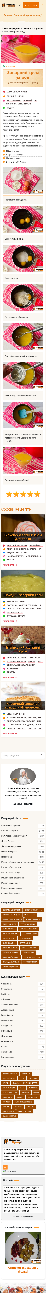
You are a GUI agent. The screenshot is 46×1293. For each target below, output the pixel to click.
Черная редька (24, 1111)
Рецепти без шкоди (17, 553)
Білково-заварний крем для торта (23, 537)
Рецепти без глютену (11, 867)
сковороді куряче (10, 967)
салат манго (25, 943)
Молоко (42, 661)
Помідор (6, 1102)
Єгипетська (6, 989)
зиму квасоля (9, 929)
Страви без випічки (10, 893)
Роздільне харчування (11, 888)
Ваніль (33, 549)
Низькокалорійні (8, 851)
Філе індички (8, 1111)
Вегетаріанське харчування (21, 609)
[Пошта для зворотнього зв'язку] (5, 1167)
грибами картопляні (28, 929)
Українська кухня (16, 602)
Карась (16, 1083)
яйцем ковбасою (10, 934)
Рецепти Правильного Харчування (17, 862)
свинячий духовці (11, 957)
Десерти (11, 108)
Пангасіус (7, 1097)
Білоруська (6, 1025)
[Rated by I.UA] (9, 1171)
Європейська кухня (17, 92)
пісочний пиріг (9, 924)
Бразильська (7, 1020)
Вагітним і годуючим (10, 825)
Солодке (11, 616)
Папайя (19, 1097)
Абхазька (5, 999)
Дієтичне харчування (11, 846)
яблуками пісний (28, 924)
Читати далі (8, 565)
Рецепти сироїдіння (10, 883)
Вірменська (6, 1031)
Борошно (11, 96)
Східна (4, 1046)
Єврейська (6, 984)
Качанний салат (30, 1083)
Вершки (31, 661)
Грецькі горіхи (9, 1078)
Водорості (25, 1073)
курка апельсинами (32, 957)
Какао (5, 1083)
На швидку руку (15, 556)
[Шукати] (41, 755)
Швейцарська (7, 1057)
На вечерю (12, 669)
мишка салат (25, 938)
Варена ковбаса (10, 1073)
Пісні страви (7, 857)
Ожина (36, 1092)
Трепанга (30, 1107)
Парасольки (33, 1097)
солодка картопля (11, 962)
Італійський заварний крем (23, 649)
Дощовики (32, 1078)
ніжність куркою (33, 919)
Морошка (33, 1088)
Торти (41, 728)
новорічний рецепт (11, 915)
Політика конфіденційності (23, 1217)
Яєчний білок (21, 549)
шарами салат (28, 952)
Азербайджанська (9, 1004)
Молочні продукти (28, 605)
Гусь (22, 1078)
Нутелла (25, 1092)
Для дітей (27, 100)
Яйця (20, 96)
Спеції (41, 549)
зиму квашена (9, 943)
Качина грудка (9, 1088)
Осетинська (7, 1041)
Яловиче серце (9, 1116)
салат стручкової (10, 952)
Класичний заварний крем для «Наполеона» (23, 705)
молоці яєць (29, 915)
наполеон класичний (12, 919)
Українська (6, 1052)
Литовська (6, 1036)
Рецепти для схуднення (12, 878)
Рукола (6, 1107)
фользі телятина (10, 948)
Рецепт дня (31, 5)
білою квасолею (30, 934)
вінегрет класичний (33, 910)
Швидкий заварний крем (23, 595)
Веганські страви (9, 830)
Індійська (5, 994)
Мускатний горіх (10, 1092)
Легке (22, 1088)
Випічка (11, 728)
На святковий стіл (34, 556)
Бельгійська (7, 1015)
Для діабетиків (8, 841)
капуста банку (9, 938)
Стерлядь (18, 1107)
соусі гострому (30, 962)
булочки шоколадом (12, 910)
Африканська (7, 1010)
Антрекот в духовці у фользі (23, 1269)
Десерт (27, 104)
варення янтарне (29, 948)
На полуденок (14, 100)
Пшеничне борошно (23, 1102)
